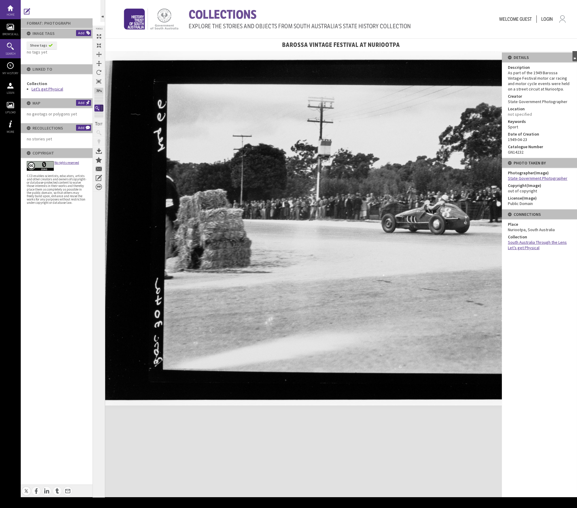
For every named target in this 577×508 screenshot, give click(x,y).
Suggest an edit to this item (27, 11)
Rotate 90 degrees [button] (99, 72)
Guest (526, 19)
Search (10, 54)
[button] (98, 108)
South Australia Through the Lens (537, 242)
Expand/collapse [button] (574, 56)
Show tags (38, 45)
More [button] (10, 132)
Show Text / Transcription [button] (99, 123)
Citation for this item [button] (99, 186)
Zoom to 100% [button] (99, 81)
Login (10, 93)
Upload (10, 112)
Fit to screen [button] (99, 45)
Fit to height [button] (99, 63)
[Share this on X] (26, 488)
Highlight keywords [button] (99, 141)
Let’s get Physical (47, 89)
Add (81, 33)
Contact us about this (99, 168)
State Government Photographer (537, 178)
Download (99, 150)
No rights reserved (66, 163)
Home (10, 15)
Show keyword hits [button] (99, 132)
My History (10, 73)
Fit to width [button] (99, 54)
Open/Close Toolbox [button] (102, 11)
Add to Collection (99, 159)
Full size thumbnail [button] (99, 36)
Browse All (10, 34)
